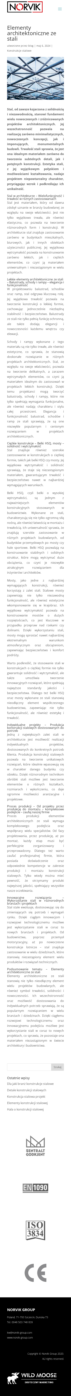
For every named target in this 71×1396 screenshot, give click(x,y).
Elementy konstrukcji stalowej (27, 1103)
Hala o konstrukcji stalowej (25, 1109)
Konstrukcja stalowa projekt (26, 1097)
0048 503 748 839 (22, 1322)
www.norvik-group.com (20, 1337)
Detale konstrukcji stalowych (26, 1090)
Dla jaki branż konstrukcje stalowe (30, 1084)
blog (30, 45)
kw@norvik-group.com (19, 1332)
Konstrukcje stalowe (19, 50)
